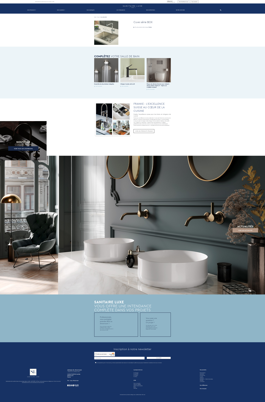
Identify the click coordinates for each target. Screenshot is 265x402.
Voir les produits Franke (144, 131)
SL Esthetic (136, 374)
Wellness (202, 377)
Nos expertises (150, 10)
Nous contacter (195, 1)
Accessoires (202, 375)
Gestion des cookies (138, 385)
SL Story (135, 376)
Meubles (201, 380)
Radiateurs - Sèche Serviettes (206, 379)
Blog (135, 387)
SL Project (136, 375)
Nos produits (31, 10)
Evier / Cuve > (97, 17)
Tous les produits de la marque (143, 27)
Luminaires (202, 381)
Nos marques (90, 10)
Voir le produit (98, 86)
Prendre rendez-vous (171, 2)
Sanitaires (202, 374)
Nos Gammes (60, 10)
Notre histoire (180, 10)
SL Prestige (136, 372)
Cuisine (201, 376)
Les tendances (120, 10)
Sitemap (135, 388)
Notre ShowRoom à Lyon (183, 1)
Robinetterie (202, 372)
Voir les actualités (245, 230)
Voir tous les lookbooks (23, 148)
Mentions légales (137, 384)
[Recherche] (220, 10)
